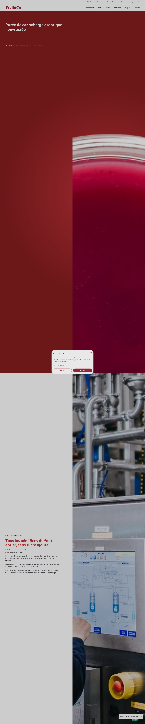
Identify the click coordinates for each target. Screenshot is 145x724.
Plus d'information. (58, 365)
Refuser (62, 370)
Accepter (83, 370)
